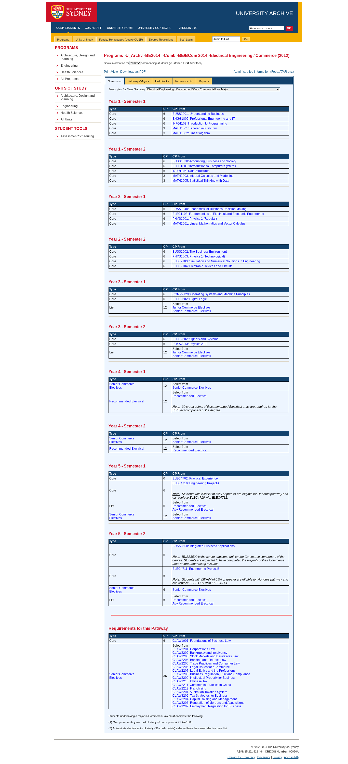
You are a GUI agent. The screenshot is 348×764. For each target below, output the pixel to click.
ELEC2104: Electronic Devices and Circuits (202, 266)
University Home (120, 27)
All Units (66, 119)
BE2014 (153, 55)
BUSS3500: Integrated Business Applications (203, 546)
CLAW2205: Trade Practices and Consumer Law (206, 663)
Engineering (69, 65)
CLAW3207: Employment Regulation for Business (206, 706)
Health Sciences (72, 72)
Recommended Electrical (126, 401)
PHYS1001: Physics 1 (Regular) (194, 218)
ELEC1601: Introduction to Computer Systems (204, 166)
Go (246, 39)
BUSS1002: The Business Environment (199, 251)
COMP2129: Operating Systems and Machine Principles (211, 294)
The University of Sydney (71, 12)
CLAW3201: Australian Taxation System (199, 692)
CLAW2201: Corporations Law (193, 649)
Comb (170, 55)
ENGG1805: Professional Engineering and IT (203, 118)
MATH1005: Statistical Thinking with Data (200, 180)
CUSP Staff (93, 27)
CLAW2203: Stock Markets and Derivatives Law (205, 656)
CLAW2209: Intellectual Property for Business (203, 678)
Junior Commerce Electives (191, 307)
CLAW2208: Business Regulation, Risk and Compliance (211, 674)
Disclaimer (263, 757)
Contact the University (241, 757)
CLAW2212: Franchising (189, 688)
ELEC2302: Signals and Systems (195, 339)
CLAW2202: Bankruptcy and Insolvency (199, 653)
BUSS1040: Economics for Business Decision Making (209, 209)
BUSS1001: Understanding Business (198, 114)
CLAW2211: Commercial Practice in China (201, 685)
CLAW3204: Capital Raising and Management (204, 699)
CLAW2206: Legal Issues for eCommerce (201, 667)
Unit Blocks (162, 81)
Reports (204, 81)
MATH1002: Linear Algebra (191, 133)
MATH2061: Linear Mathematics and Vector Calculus (208, 223)
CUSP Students (68, 27)
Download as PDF (132, 71)
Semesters (115, 81)
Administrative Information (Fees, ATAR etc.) (264, 71)
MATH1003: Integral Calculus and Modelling (203, 176)
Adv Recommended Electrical (192, 509)
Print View (111, 71)
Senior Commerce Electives (191, 311)
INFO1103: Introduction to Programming (199, 123)
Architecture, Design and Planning (78, 57)
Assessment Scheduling (77, 136)
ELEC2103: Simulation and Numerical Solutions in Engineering (216, 261)
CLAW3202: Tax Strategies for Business (199, 695)
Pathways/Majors (138, 81)
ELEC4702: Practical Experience (195, 478)
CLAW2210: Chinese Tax (189, 681)
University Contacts (154, 27)
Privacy (277, 757)
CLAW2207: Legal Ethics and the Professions (203, 670)
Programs (113, 55)
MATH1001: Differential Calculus (195, 128)
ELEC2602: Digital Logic (189, 299)
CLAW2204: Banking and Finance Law (199, 660)
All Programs (69, 79)
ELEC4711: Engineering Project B (195, 569)
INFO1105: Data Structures (190, 171)
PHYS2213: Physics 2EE (189, 344)
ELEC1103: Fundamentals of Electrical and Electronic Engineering (218, 214)
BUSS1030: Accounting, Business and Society (204, 161)
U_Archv (134, 55)
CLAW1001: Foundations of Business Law (201, 641)
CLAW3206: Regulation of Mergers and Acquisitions (208, 703)
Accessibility (291, 757)
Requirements (184, 81)
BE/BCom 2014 (192, 55)
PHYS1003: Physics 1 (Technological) (198, 256)
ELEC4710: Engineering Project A (195, 483)
